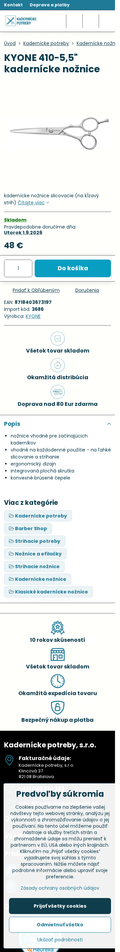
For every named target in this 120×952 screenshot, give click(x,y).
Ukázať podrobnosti (60, 940)
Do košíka (73, 268)
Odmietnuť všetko (60, 924)
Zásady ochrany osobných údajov (60, 888)
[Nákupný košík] (91, 21)
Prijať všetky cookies (60, 906)
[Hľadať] (74, 21)
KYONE (33, 316)
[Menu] (107, 21)
